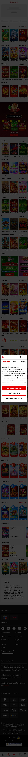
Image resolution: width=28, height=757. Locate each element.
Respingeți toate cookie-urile (14, 398)
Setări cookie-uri (13, 393)
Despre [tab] (23, 361)
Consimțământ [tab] (6, 361)
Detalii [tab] (15, 361)
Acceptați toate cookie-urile (14, 388)
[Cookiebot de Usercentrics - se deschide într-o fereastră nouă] (19, 357)
